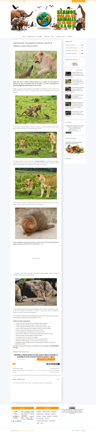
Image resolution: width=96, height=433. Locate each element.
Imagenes (49, 416)
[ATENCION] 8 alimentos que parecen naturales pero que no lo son (73, 142)
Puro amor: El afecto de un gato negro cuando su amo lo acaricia (29, 330)
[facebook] (75, 1)
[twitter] (73, 1)
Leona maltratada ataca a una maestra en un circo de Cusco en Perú (30, 331)
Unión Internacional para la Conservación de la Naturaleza (26, 309)
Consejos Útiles (60, 36)
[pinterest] (84, 1)
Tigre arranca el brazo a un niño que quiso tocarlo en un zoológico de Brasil (31, 338)
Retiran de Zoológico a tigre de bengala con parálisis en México (29, 335)
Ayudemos (39, 411)
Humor (44, 416)
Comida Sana (53, 411)
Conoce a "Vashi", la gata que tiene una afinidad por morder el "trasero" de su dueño (33, 328)
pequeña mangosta (40, 161)
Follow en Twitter (70, 45)
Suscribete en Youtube (71, 50)
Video (38, 423)
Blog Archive (79, 70)
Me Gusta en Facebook (71, 47)
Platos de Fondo (40, 418)
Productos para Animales (42, 420)
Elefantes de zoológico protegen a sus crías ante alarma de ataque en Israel (32, 340)
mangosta (21, 85)
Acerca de (69, 36)
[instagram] (77, 1)
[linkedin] (15, 421)
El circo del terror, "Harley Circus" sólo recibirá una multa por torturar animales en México (34, 333)
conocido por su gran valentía (33, 88)
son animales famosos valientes (41, 273)
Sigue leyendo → (30, 419)
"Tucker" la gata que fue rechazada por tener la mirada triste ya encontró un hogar (33, 326)
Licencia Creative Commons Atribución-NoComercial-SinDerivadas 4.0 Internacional (72, 412)
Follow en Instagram (71, 53)
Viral (52, 36)
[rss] (80, 1)
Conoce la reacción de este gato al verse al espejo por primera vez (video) (31, 323)
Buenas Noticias (31, 36)
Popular (70, 70)
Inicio (24, 36)
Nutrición (55, 416)
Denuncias (46, 36)
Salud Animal (52, 420)
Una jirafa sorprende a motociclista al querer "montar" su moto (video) (31, 325)
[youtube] (82, 1)
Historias (39, 36)
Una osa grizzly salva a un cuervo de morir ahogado (27, 337)
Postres (47, 418)
